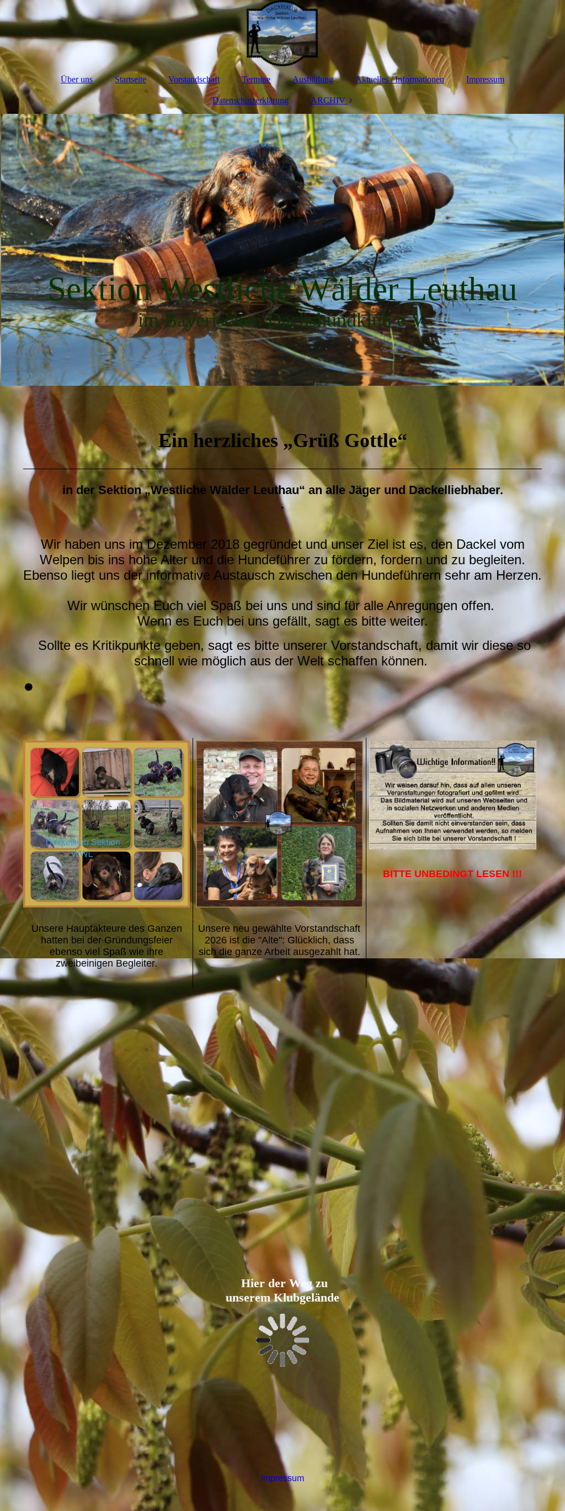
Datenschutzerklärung (250, 100)
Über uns (77, 79)
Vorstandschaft (194, 79)
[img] (282, 33)
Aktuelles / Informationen (399, 79)
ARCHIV (328, 100)
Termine (256, 79)
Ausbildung (312, 79)
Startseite (130, 79)
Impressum (485, 79)
